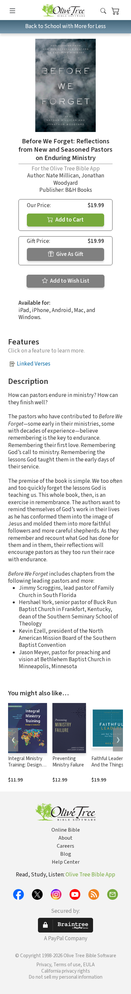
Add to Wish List (69, 281)
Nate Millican (62, 176)
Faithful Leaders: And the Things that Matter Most (109, 765)
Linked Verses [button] (33, 364)
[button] (103, 11)
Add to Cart (69, 220)
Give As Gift (69, 254)
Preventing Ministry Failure (68, 761)
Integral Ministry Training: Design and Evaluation (25, 765)
